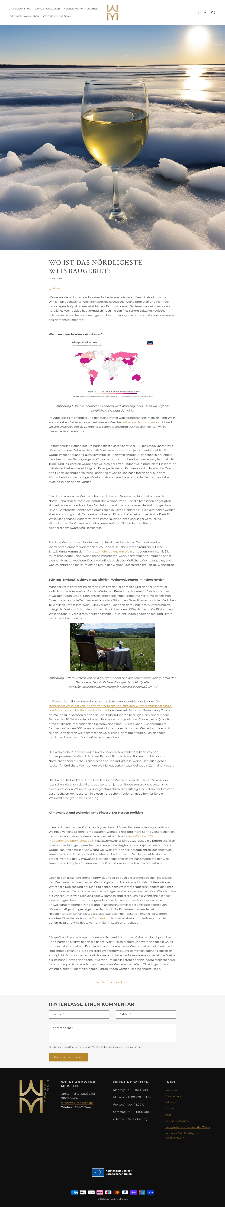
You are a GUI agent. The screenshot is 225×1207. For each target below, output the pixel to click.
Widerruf (170, 1102)
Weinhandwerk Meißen (116, 1199)
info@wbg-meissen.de (77, 1102)
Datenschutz (173, 1096)
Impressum (172, 1090)
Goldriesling (100, 918)
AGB (168, 1114)
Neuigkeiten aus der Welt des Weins (187, 1127)
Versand (170, 1108)
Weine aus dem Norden (138, 422)
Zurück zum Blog (114, 982)
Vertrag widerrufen (177, 1121)
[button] (197, 12)
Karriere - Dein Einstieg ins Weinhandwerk (181, 1135)
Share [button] (56, 288)
